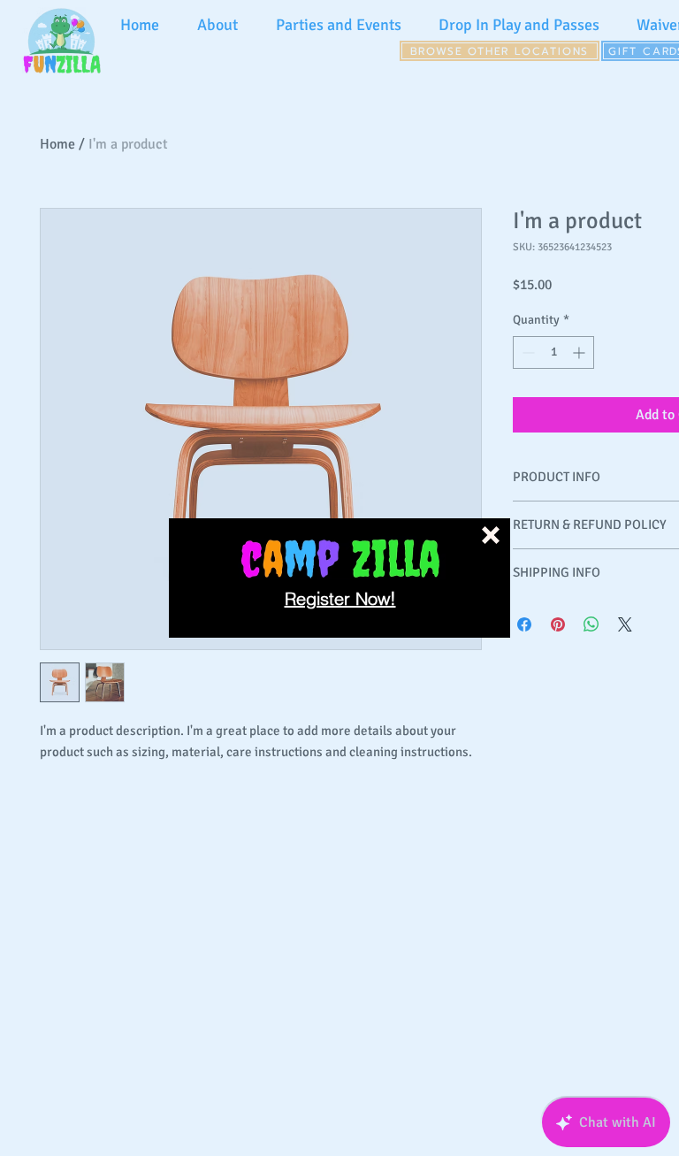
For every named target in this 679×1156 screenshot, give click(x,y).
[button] (490, 535)
